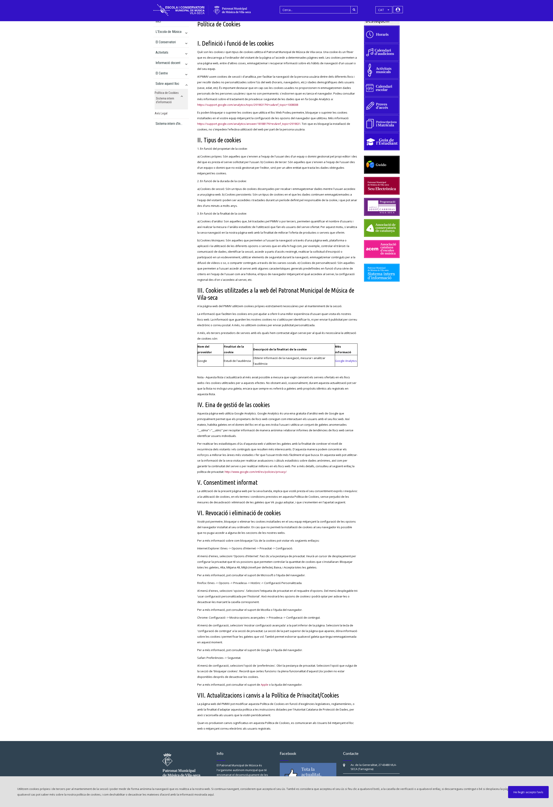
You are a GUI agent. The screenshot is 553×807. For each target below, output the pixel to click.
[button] (383, 10)
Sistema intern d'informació (165, 100)
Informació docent (168, 63)
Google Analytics (346, 361)
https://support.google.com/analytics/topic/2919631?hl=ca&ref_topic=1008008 (247, 105)
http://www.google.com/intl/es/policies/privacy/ (256, 472)
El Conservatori (166, 42)
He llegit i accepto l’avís (528, 792)
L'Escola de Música (168, 32)
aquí (211, 794)
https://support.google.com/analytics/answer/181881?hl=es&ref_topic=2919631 (248, 124)
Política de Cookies (167, 93)
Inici (158, 21)
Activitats (162, 52)
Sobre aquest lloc (167, 84)
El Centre (162, 73)
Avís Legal (161, 113)
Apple (264, 685)
